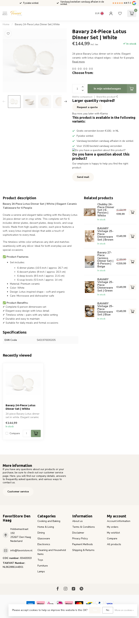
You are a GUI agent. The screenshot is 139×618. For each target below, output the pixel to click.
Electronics (43, 544)
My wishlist (113, 532)
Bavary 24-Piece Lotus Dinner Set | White (37, 24)
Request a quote (87, 107)
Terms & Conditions (83, 527)
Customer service (18, 491)
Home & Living (45, 527)
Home (6, 24)
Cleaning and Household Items (51, 552)
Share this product (106, 96)
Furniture (42, 565)
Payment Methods (82, 544)
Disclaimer (78, 532)
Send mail (83, 177)
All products (114, 544)
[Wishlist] (120, 13)
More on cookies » (124, 610)
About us (77, 521)
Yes (95, 610)
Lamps (41, 571)
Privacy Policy (80, 538)
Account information (118, 521)
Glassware (43, 538)
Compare (15, 433)
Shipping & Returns (83, 550)
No (107, 610)
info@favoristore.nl (21, 550)
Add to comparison (82, 96)
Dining (41, 532)
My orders (112, 527)
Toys (40, 560)
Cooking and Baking (48, 521)
